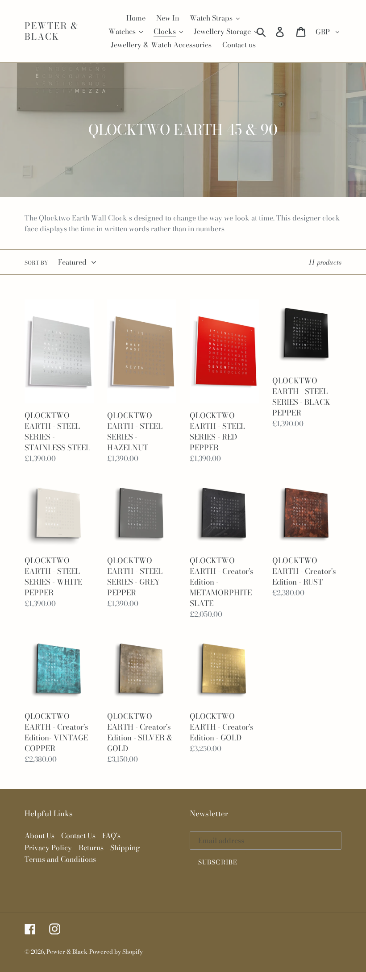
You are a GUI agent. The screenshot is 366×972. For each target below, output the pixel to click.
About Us (39, 835)
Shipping (125, 847)
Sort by (36, 263)
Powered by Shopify (116, 951)
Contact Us (78, 835)
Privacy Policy (48, 847)
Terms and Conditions (60, 859)
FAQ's (111, 835)
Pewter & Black (52, 31)
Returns (91, 847)
